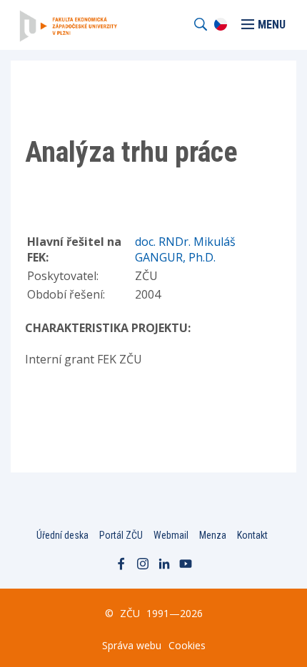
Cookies (187, 645)
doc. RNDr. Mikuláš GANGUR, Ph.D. (185, 249)
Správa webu (131, 645)
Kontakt (252, 535)
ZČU (130, 613)
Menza (212, 535)
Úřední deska (62, 535)
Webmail (171, 535)
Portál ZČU (121, 535)
